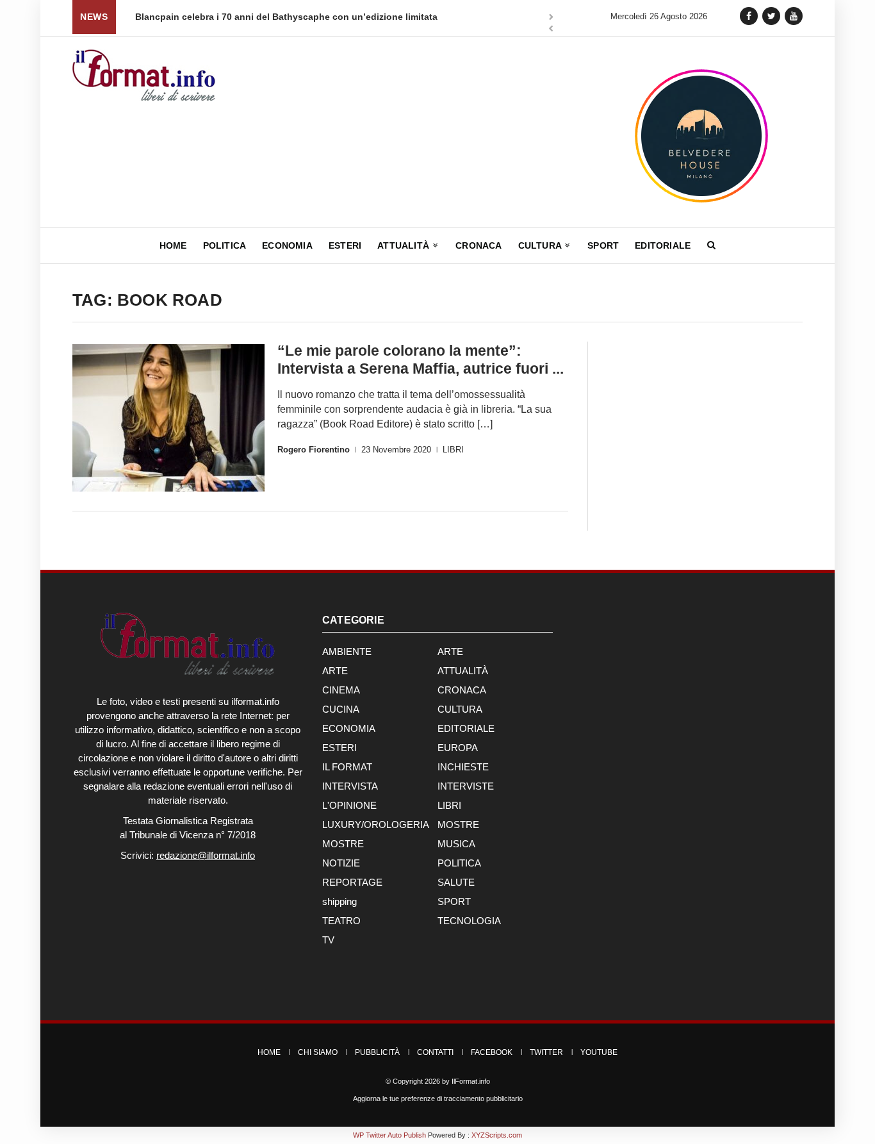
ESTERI (339, 747)
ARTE (450, 651)
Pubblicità (377, 1052)
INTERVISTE (466, 786)
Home (173, 245)
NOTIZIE (341, 863)
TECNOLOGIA (469, 920)
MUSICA (456, 843)
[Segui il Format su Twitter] (771, 16)
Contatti (435, 1052)
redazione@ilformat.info (205, 855)
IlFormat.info (471, 1081)
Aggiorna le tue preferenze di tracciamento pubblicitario (438, 1098)
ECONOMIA (348, 728)
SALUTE (456, 882)
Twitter (546, 1052)
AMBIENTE (347, 651)
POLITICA (459, 863)
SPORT (454, 901)
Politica (225, 245)
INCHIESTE (463, 766)
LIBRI (453, 449)
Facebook (491, 1052)
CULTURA (460, 709)
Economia (287, 245)
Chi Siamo (318, 1052)
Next (551, 18)
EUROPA (458, 747)
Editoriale (663, 245)
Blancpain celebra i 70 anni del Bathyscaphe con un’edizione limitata (286, 17)
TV (328, 939)
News (94, 17)
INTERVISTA (350, 786)
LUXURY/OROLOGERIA (375, 824)
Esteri (345, 245)
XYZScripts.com (496, 1135)
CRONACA (462, 689)
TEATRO (341, 920)
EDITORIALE (466, 728)
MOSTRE (458, 824)
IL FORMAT (347, 766)
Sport (603, 245)
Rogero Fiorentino (313, 449)
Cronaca (478, 245)
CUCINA (340, 709)
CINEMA (341, 689)
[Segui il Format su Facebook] (749, 16)
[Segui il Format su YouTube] (794, 16)
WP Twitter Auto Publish (389, 1135)
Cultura (541, 245)
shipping (339, 901)
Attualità (404, 245)
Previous (551, 29)
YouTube (598, 1052)
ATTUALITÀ (463, 670)
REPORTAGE (352, 882)
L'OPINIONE (349, 805)
